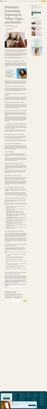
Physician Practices (42, 396)
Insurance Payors (42, 397)
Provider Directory (22, 398)
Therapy (14, 395)
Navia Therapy (42, 403)
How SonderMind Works (22, 400)
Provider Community (29, 395)
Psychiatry (14, 397)
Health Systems (42, 395)
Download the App (6, 398)
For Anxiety (14, 399)
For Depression (15, 400)
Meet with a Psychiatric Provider (22, 397)
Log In (27, 397)
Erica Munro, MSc (14, 26)
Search (25, 300)
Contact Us (34, 399)
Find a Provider (8, 76)
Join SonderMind (29, 396)
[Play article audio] (5, 29)
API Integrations (42, 404)
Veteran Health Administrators (42, 401)
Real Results (34, 400)
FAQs (34, 397)
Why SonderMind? (35, 395)
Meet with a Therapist (22, 395)
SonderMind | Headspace (41, 399)
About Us (34, 396)
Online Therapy (15, 396)
